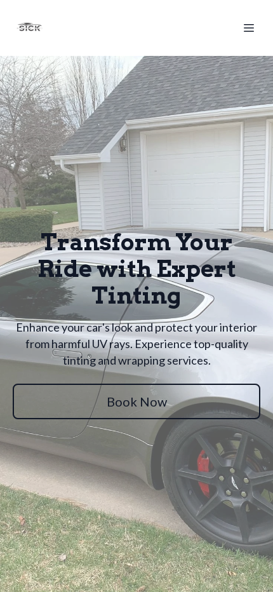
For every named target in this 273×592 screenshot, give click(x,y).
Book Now (137, 401)
